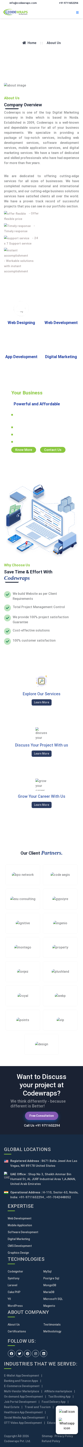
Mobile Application (20, 1225)
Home (32, 43)
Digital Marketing (19, 1239)
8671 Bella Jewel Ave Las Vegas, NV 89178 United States (43, 1163)
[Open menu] (77, 12)
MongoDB (49, 1285)
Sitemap (47, 1436)
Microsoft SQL (53, 1299)
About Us (14, 1324)
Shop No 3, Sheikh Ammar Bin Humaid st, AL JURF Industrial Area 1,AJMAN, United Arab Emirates (43, 1179)
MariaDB (48, 1292)
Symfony (13, 1278)
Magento (49, 1305)
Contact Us (52, 450)
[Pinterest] (27, 1353)
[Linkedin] (43, 1353)
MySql (47, 1271)
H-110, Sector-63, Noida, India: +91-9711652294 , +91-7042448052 (44, 1195)
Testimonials (52, 1324)
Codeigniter (15, 1271)
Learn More (41, 702)
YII (9, 1299)
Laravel (12, 1285)
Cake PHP (14, 1292)
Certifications (17, 1331)
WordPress (15, 1305)
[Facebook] (11, 1353)
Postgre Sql (51, 1278)
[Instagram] (35, 1353)
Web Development (19, 1218)
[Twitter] (19, 1353)
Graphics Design (18, 1252)
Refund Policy (51, 1441)
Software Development (23, 1232)
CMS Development (20, 1245)
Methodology (52, 1331)
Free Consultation (41, 1115)
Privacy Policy (64, 1436)
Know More (23, 450)
